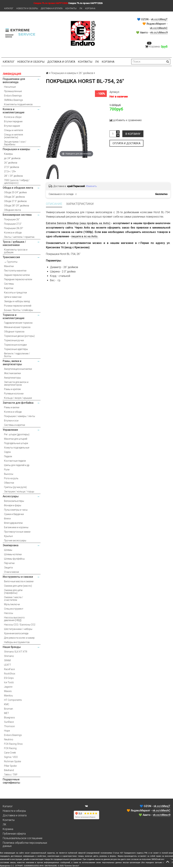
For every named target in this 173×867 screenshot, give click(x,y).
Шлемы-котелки (13, 554)
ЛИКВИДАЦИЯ (12, 74)
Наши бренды (12, 647)
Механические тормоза (17, 327)
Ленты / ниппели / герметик (19, 237)
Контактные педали (15, 460)
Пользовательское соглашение (22, 838)
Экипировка (10, 545)
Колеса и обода (13, 232)
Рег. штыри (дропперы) (16, 434)
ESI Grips (9, 678)
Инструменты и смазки (18, 576)
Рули (6, 469)
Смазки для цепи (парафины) (13, 591)
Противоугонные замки (17, 531)
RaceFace (9, 669)
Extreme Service (72, 866)
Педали (8, 456)
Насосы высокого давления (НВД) (14, 619)
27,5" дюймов (11, 167)
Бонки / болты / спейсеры (18, 310)
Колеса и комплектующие (13, 111)
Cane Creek (10, 752)
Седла (7, 452)
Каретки (8, 288)
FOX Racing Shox (13, 744)
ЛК (80, 8)
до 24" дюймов (12, 158)
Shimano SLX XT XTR (15, 651)
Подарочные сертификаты (11, 781)
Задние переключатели (17, 275)
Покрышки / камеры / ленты (19, 416)
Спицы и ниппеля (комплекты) (13, 136)
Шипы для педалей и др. (17, 465)
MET (6, 713)
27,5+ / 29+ (10, 171)
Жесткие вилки (12, 373)
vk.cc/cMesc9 (159, 32)
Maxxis (8, 691)
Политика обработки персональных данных (25, 844)
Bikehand (9, 770)
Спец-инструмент (13, 608)
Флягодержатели (13, 523)
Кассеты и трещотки (15, 292)
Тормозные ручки (14, 340)
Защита (8, 567)
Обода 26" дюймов (14, 196)
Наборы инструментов (17, 642)
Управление (10, 429)
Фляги (7, 518)
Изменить (91, 186)
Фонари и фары (12, 505)
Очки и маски (11, 572)
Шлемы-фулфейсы (14, 558)
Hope (7, 730)
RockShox (9, 673)
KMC (6, 704)
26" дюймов (10, 162)
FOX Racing (10, 748)
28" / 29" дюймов (13, 175)
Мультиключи (12, 604)
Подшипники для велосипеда (14, 80)
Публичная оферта (14, 833)
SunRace (9, 722)
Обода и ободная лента (18, 187)
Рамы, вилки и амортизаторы (12, 362)
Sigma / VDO (11, 757)
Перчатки (9, 563)
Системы (9, 283)
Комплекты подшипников (18, 104)
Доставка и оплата (52, 8)
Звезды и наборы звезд (17, 301)
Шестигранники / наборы (18, 629)
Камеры (8, 154)
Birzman (8, 708)
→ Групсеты (10, 261)
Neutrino (8, 739)
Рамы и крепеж (12, 389)
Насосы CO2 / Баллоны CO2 (19, 624)
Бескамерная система (17, 214)
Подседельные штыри (16, 443)
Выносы (8, 474)
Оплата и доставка (126, 143)
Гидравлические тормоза (18, 322)
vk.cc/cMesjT (159, 19)
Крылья (8, 536)
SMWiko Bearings (13, 100)
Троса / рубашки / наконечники (14, 243)
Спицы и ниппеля (13, 130)
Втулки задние (12, 125)
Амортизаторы (12, 377)
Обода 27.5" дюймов (15, 201)
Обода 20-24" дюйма (15, 192)
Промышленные (13, 91)
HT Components (13, 700)
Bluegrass (9, 717)
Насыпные (10, 86)
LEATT (7, 664)
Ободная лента (12, 210)
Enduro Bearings (13, 95)
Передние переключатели (18, 279)
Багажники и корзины (16, 527)
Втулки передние (13, 121)
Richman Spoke (12, 761)
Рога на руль (11, 478)
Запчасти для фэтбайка (18, 402)
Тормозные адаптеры (16, 349)
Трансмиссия (11, 257)
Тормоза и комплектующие (13, 316)
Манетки (9, 266)
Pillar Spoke (10, 765)
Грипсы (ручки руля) (15, 487)
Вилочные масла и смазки (18, 581)
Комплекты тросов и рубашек (15, 251)
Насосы (8, 613)
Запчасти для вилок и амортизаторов (16, 383)
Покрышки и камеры (16, 149)
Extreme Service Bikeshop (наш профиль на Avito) (78, 223)
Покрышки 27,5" (13, 223)
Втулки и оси (11, 420)
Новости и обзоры (27, 8)
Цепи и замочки (12, 297)
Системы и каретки (14, 425)
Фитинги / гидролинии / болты (17, 355)
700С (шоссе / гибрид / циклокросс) (16, 181)
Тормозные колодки (15, 344)
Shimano (9, 656)
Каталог (8, 8)
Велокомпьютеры (14, 501)
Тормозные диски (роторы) (19, 336)
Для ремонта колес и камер (19, 637)
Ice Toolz (9, 682)
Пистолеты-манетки (15, 270)
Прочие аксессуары (15, 540)
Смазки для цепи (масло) (18, 585)
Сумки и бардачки (14, 514)
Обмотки (9, 482)
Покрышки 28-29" (13, 228)
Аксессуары (11, 496)
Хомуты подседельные (16, 447)
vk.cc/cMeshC (159, 28)
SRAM (7, 660)
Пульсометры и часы (16, 509)
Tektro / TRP (10, 774)
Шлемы (8, 550)
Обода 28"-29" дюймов (16, 205)
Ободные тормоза (14, 331)
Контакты (71, 8)
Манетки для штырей (15, 438)
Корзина (90, 8)
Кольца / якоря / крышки (18, 398)
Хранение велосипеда (16, 633)
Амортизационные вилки (18, 369)
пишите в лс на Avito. (84, 236)
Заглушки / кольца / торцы (19, 491)
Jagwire (8, 686)
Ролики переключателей (17, 305)
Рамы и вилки (11, 407)
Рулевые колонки (13, 393)
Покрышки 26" (12, 219)
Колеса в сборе (12, 117)
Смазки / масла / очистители (13, 598)
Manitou (8, 695)
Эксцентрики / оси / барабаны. (15, 143)
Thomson (9, 726)
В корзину (132, 133)
